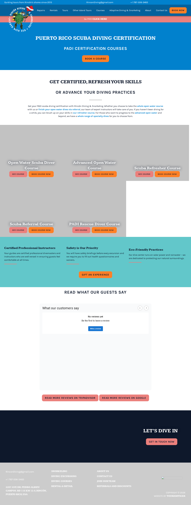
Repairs (41, 10)
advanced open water (146, 112)
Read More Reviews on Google (125, 397)
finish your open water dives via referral (59, 109)
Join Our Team (106, 481)
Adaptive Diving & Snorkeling (124, 10)
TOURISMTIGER (176, 496)
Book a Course (97, 58)
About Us (103, 471)
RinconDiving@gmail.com (99, 2)
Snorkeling (59, 471)
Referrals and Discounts (114, 486)
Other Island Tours (82, 10)
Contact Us (161, 10)
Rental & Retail (62, 486)
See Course (18, 174)
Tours (65, 10)
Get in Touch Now (161, 441)
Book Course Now (43, 174)
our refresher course (84, 112)
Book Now (178, 10)
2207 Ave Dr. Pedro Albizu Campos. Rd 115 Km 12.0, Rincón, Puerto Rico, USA (26, 491)
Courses (100, 10)
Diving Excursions (63, 476)
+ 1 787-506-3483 (139, 2)
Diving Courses (61, 481)
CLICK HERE (99, 19)
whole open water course (150, 106)
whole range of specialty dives (93, 116)
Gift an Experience (95, 274)
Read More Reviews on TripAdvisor (71, 397)
